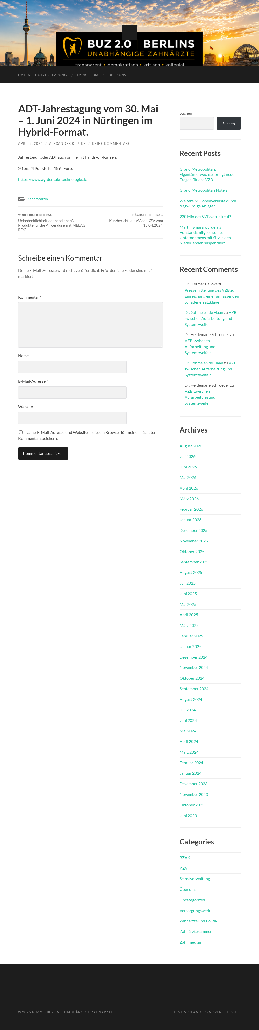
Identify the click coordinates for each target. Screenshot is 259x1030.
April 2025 (189, 614)
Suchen (186, 113)
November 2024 (194, 667)
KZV (184, 868)
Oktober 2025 (192, 551)
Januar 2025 (190, 646)
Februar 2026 (191, 509)
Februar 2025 (191, 635)
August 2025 (191, 572)
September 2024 (194, 688)
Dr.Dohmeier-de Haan (204, 312)
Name (24, 355)
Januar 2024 (190, 773)
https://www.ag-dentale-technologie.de (52, 179)
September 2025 (194, 561)
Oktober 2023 (192, 804)
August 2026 (191, 445)
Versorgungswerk (195, 910)
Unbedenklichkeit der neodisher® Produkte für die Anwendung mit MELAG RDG (51, 222)
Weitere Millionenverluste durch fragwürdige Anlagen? (208, 203)
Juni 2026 (188, 466)
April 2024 (189, 741)
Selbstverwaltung (195, 878)
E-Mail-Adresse (33, 381)
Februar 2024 (191, 762)
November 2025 (194, 540)
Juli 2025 (188, 583)
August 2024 (191, 699)
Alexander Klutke (67, 143)
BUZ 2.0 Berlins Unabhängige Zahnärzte (72, 1012)
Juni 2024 (188, 720)
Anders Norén (207, 1012)
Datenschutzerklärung (42, 75)
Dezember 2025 (193, 530)
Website (25, 406)
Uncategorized (192, 899)
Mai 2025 (188, 604)
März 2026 (189, 498)
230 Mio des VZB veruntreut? (205, 216)
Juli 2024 (188, 709)
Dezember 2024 (193, 657)
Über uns (117, 75)
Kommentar (29, 297)
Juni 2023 (188, 815)
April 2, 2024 (30, 143)
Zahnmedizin (37, 199)
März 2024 (189, 752)
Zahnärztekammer (196, 931)
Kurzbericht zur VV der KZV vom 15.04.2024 (136, 220)
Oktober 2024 (192, 678)
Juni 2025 (188, 593)
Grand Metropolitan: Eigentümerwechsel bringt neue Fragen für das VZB (207, 174)
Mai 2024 (188, 730)
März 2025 (189, 625)
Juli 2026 (188, 456)
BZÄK (185, 857)
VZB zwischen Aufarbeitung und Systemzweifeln (211, 318)
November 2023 (194, 794)
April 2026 (189, 488)
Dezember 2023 (193, 783)
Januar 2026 (190, 519)
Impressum (87, 75)
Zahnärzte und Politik (198, 920)
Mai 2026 (188, 477)
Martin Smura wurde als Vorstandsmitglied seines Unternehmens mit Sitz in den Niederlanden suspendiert (205, 235)
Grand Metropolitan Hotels (203, 190)
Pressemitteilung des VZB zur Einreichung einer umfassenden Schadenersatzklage (212, 296)
